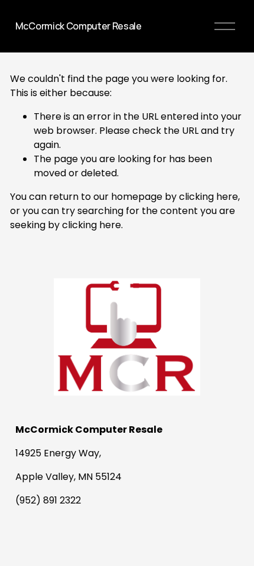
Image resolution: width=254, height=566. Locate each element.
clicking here (208, 196)
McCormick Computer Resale (78, 25)
